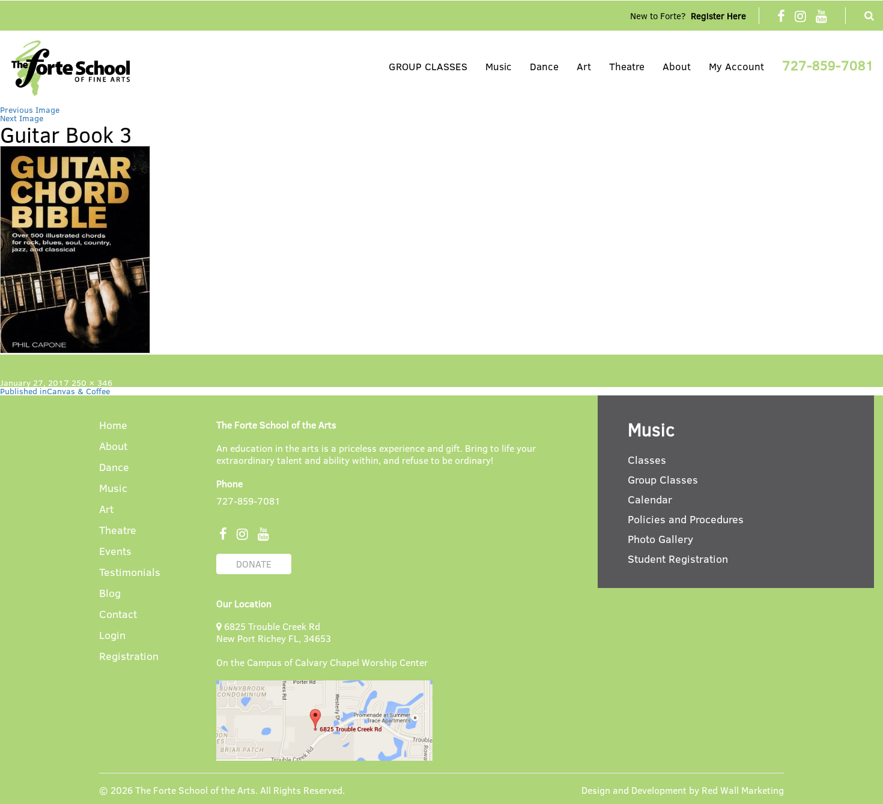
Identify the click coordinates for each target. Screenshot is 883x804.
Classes (647, 459)
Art (584, 66)
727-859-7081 (828, 65)
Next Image (21, 118)
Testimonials (129, 572)
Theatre (627, 66)
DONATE (254, 563)
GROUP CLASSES (428, 66)
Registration (129, 656)
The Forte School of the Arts (195, 790)
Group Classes (663, 479)
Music (498, 66)
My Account (736, 66)
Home (113, 425)
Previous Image (29, 109)
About (677, 66)
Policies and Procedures (686, 519)
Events (115, 551)
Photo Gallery (660, 538)
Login (112, 635)
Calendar (650, 499)
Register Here (718, 16)
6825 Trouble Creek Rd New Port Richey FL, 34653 (273, 632)
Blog (110, 593)
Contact (118, 614)
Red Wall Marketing (743, 790)
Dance (544, 66)
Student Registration (678, 558)
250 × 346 (91, 382)
